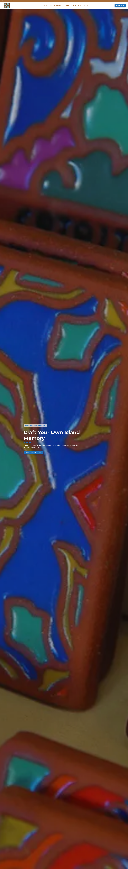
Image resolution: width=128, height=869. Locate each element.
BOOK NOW (120, 5)
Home (45, 5)
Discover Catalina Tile (56, 5)
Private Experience (70, 5)
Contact (86, 5)
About (80, 5)
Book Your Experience (33, 452)
